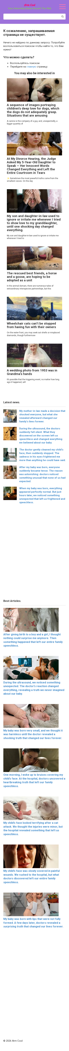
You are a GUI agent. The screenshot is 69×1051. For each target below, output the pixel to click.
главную (31, 66)
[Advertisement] (34, 552)
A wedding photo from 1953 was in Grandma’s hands (32, 372)
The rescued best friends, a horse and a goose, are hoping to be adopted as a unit (32, 276)
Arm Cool (29, 5)
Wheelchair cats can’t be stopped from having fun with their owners (31, 325)
